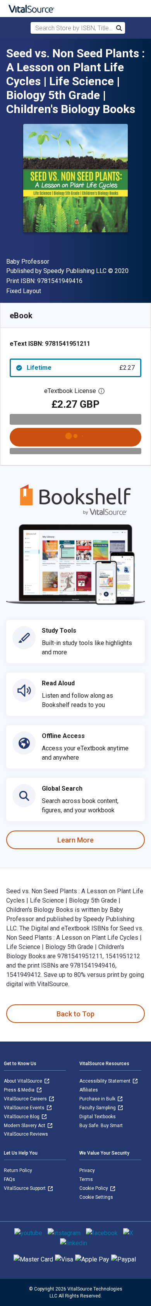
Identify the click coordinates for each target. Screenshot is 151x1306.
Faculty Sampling (98, 1107)
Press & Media (20, 1090)
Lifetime (81, 367)
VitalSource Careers (26, 1099)
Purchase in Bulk (98, 1099)
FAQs (9, 1179)
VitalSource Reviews (26, 1134)
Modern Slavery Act (25, 1125)
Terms (86, 1179)
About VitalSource (23, 1081)
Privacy (87, 1170)
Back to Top (75, 1014)
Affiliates (88, 1090)
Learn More (75, 840)
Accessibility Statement (105, 1081)
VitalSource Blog (22, 1116)
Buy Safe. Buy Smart (101, 1125)
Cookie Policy (94, 1188)
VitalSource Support (25, 1188)
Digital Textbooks (97, 1116)
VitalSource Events (25, 1107)
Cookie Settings (96, 1197)
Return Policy (18, 1170)
